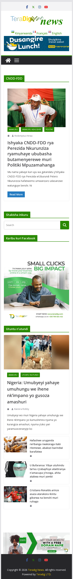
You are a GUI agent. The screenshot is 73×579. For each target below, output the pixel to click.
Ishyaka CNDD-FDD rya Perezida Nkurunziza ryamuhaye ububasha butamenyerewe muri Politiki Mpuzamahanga (31, 154)
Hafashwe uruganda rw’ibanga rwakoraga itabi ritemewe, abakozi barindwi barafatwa (46, 446)
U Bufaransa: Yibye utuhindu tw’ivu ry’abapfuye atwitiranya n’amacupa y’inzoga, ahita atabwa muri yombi (47, 471)
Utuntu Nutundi (30, 375)
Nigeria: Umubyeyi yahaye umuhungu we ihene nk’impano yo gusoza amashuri (33, 392)
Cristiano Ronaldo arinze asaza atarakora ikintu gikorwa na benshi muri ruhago (44, 496)
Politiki (49, 129)
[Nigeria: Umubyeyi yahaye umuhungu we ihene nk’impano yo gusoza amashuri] (36, 352)
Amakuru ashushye (31, 129)
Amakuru (13, 129)
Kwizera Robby (21, 409)
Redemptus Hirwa (23, 135)
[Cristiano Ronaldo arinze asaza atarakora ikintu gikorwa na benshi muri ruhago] (15, 497)
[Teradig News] (8, 60)
